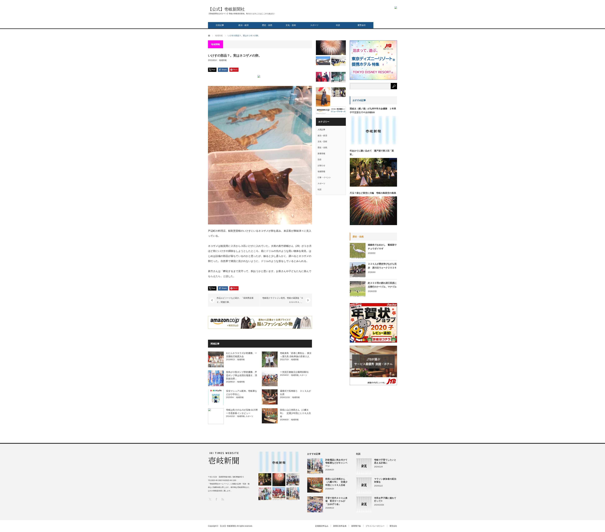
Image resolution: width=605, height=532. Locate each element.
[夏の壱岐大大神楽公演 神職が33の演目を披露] (264, 493)
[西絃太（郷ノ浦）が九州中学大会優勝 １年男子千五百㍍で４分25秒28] (278, 462)
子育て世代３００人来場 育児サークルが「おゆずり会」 (336, 501)
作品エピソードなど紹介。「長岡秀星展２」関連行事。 (235, 300)
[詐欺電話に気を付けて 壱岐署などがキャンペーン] (292, 493)
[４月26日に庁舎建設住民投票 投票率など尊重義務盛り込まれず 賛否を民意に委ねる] (338, 61)
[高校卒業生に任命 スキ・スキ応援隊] (323, 76)
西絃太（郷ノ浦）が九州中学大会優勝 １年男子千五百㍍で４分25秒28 (373, 110)
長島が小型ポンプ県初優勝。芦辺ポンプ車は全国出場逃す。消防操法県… (241, 375)
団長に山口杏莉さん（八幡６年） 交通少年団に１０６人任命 (295, 413)
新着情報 (321, 153)
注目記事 (220, 25)
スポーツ (314, 25)
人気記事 (321, 129)
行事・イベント (324, 177)
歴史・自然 (267, 25)
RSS (223, 499)
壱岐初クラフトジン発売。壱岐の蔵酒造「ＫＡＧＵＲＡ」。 (282, 300)
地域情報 (223, 60)
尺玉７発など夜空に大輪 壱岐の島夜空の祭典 (373, 193)
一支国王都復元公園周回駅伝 (294, 372)
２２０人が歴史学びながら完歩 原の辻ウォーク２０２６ (382, 266)
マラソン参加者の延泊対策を (385, 480)
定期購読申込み (321, 526)
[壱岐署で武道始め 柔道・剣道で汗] (323, 97)
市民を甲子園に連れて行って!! (385, 499)
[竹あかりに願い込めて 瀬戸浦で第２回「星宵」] (264, 479)
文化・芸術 (291, 25)
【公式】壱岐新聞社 (226, 9)
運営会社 (361, 25)
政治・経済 (243, 25)
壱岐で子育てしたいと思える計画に (385, 461)
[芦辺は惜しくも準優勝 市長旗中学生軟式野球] (338, 77)
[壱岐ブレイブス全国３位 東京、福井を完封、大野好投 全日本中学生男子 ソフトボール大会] (278, 493)
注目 (319, 159)
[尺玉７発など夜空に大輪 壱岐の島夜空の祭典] (278, 479)
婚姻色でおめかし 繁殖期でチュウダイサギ (382, 247)
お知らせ (321, 165)
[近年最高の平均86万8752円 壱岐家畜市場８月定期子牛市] (292, 479)
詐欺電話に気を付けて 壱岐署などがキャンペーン (336, 463)
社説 (338, 25)
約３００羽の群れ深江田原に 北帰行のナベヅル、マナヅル (382, 285)
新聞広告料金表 (339, 526)
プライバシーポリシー (375, 526)
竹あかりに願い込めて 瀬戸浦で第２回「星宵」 (372, 152)
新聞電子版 (356, 526)
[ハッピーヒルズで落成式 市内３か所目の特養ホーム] (323, 60)
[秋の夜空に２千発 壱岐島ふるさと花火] (331, 47)
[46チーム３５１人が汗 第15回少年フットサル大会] (338, 92)
